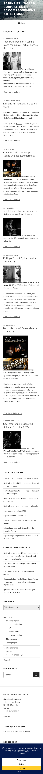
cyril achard (8, 590)
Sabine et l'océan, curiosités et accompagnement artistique (19, 9)
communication (15, 624)
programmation (15, 635)
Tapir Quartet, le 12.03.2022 (14, 511)
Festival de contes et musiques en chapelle (20, 506)
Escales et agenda (10, 648)
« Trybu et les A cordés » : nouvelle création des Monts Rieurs (20, 582)
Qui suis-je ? (8, 617)
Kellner (19, 124)
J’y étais (9, 651)
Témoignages (11, 643)
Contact (6, 660)
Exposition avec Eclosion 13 (14, 516)
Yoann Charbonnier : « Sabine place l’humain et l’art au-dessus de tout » (20, 45)
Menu (23, 23)
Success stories (12, 621)
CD (10, 628)
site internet (14, 631)
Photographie (11, 639)
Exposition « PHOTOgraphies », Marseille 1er (21, 478)
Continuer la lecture (11, 92)
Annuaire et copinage (15, 655)
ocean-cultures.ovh (11, 711)
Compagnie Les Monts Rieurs (15, 579)
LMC (5, 564)
